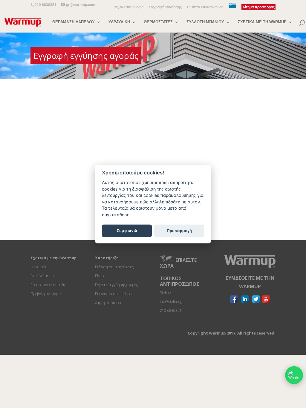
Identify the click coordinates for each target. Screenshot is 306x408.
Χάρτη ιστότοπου (109, 302)
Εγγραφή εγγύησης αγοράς (116, 284)
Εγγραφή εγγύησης (165, 7)
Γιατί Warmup (41, 275)
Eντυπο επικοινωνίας (205, 7)
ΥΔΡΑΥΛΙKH (119, 22)
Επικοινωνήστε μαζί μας (114, 293)
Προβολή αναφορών (46, 293)
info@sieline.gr (171, 301)
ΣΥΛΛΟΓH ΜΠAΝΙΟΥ (205, 22)
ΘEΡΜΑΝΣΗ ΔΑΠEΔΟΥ (73, 22)
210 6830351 (45, 5)
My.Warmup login (128, 7)
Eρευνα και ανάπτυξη (47, 284)
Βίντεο (100, 275)
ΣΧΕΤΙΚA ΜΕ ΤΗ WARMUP (262, 22)
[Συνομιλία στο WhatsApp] (294, 375)
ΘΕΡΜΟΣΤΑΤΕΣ (158, 22)
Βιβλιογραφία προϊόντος (114, 266)
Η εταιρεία (39, 266)
